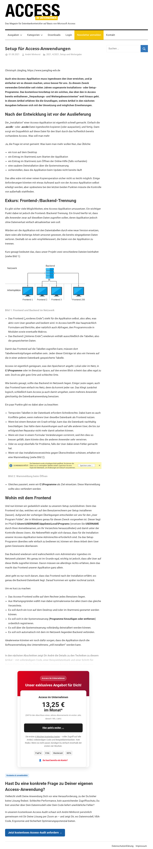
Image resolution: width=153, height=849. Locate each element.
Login (69, 34)
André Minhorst (32, 54)
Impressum (141, 846)
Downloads (54, 34)
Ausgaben (13, 34)
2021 (48, 54)
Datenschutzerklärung (122, 846)
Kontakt (110, 34)
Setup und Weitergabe (71, 54)
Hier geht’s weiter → (53, 727)
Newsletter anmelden (89, 34)
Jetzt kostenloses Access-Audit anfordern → (35, 832)
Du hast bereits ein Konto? (55, 760)
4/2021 (55, 54)
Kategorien (33, 34)
